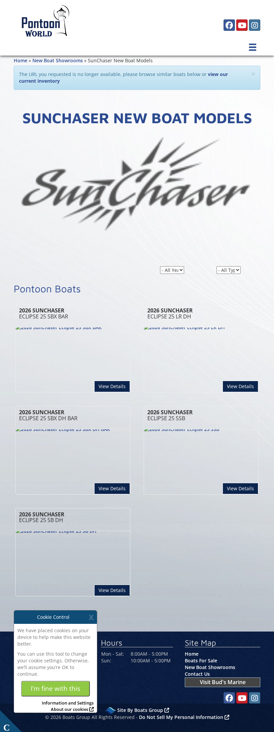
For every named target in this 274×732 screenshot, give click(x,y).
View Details (114, 386)
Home (20, 60)
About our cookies (69, 709)
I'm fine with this (55, 688)
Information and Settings (68, 703)
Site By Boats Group (140, 710)
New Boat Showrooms (57, 60)
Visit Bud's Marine (223, 682)
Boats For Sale (201, 660)
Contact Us (197, 674)
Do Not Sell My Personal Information (182, 717)
